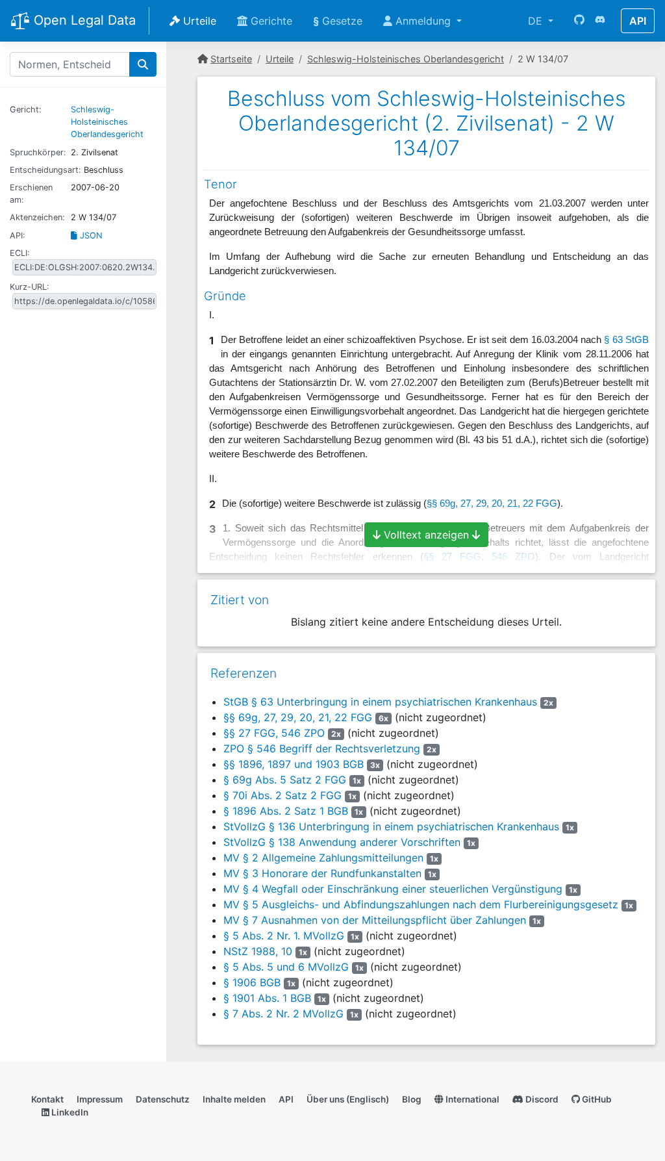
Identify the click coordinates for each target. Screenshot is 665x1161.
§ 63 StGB (626, 340)
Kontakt (47, 1099)
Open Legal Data (83, 20)
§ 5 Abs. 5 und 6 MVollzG (286, 966)
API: (17, 235)
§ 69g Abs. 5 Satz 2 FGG (284, 779)
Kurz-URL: (29, 287)
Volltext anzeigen (426, 534)
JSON (90, 235)
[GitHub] (579, 21)
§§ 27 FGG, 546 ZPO (274, 732)
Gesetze (337, 20)
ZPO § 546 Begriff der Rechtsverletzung (321, 748)
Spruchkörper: (38, 152)
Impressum (100, 1099)
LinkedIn (68, 1112)
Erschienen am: (31, 194)
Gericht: (26, 109)
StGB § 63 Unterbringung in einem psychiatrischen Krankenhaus (380, 701)
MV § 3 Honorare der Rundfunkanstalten (322, 873)
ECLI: (20, 253)
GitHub (596, 1099)
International (471, 1099)
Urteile (198, 20)
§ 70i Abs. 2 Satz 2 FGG (282, 795)
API (637, 20)
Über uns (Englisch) (348, 1099)
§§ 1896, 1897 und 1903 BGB (293, 764)
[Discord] (600, 21)
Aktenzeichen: (37, 217)
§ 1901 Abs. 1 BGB (267, 997)
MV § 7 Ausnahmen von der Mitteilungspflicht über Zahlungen (374, 919)
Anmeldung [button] (423, 20)
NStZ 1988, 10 (257, 951)
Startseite (231, 58)
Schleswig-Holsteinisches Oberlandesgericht (107, 122)
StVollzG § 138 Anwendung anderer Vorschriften (341, 842)
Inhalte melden (234, 1099)
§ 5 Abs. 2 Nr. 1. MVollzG (283, 935)
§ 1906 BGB (252, 982)
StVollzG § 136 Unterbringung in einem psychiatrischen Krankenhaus (391, 826)
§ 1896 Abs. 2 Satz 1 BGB (285, 810)
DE (537, 20)
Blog (411, 1099)
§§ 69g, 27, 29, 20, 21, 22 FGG (297, 717)
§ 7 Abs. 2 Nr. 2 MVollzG (283, 1013)
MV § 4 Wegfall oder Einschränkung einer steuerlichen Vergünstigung (392, 888)
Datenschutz (163, 1099)
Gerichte (269, 20)
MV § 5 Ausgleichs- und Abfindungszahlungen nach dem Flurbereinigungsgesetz (420, 904)
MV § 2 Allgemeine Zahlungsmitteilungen (323, 857)
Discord (540, 1099)
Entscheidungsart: (45, 170)
